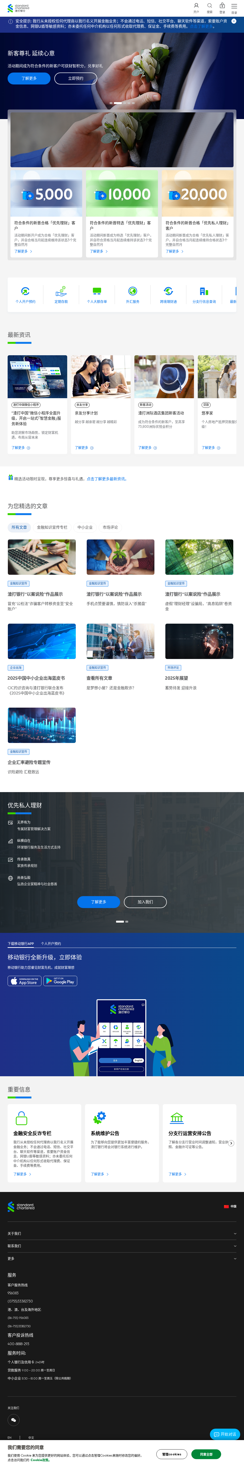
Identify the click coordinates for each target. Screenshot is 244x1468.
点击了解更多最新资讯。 (108, 478)
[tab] (111, 103)
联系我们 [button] (14, 1246)
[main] (122, 1454)
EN (9, 1438)
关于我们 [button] (14, 1233)
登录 (222, 12)
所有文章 (19, 527)
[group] (37, 404)
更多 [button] (11, 1258)
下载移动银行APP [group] (21, 943)
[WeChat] (14, 1420)
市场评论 (110, 527)
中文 (31, 1438)
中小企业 (85, 527)
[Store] (24, 981)
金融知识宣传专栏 (52, 527)
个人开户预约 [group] (51, 943)
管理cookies (171, 1454)
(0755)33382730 (20, 1301)
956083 (13, 1293)
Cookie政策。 (40, 1460)
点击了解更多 (201, 26)
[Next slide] (231, 1143)
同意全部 (206, 1454)
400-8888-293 (18, 1344)
